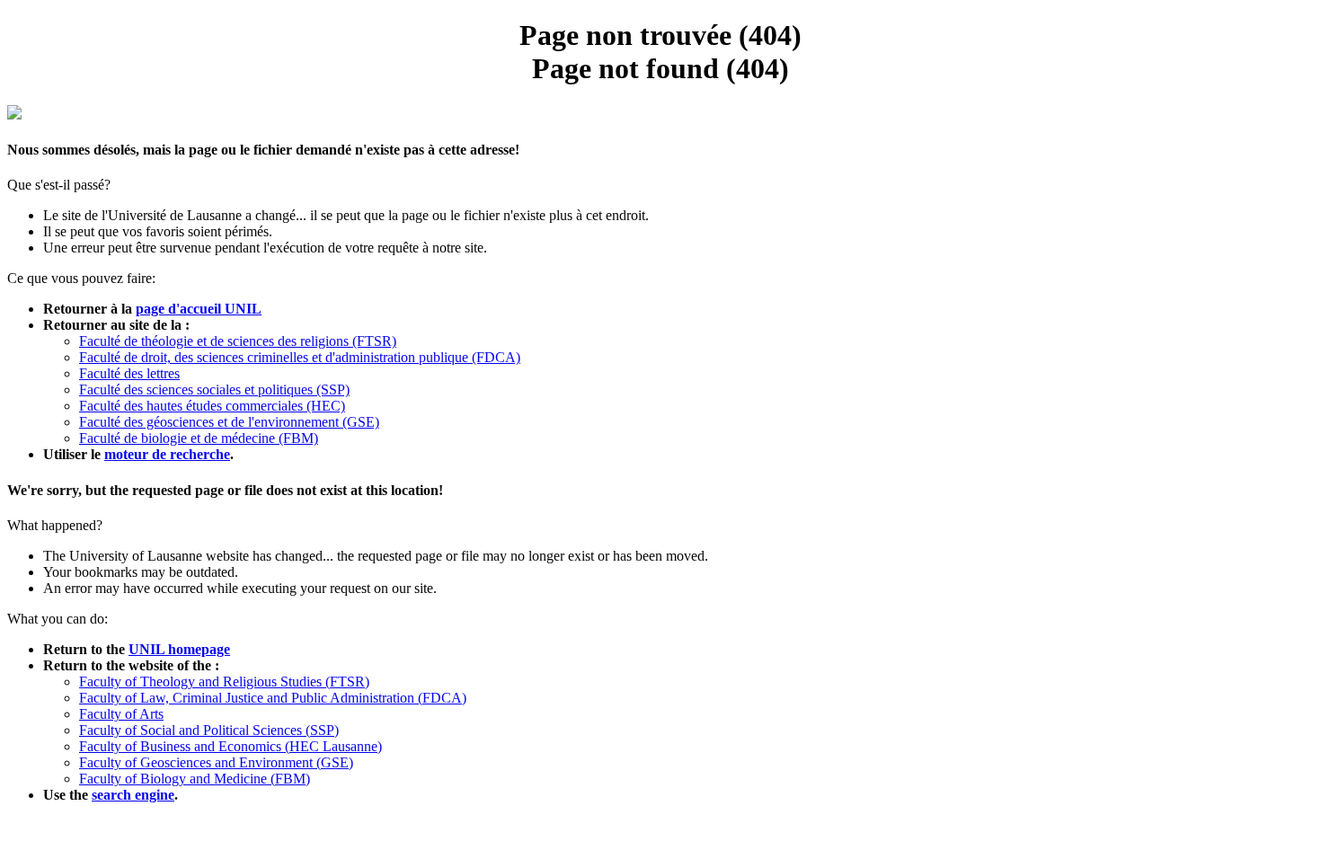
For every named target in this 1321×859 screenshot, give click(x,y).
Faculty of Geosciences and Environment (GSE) (216, 762)
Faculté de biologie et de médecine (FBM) (198, 438)
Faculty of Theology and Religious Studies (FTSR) (224, 681)
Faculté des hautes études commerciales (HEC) (212, 405)
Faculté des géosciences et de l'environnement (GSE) (229, 422)
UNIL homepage (179, 649)
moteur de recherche (167, 454)
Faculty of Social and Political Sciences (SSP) (209, 730)
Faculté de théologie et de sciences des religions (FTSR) (237, 341)
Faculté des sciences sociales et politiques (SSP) (214, 389)
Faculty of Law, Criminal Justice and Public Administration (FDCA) (272, 697)
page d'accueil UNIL (199, 308)
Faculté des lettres (129, 373)
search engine (133, 794)
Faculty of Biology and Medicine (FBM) (194, 778)
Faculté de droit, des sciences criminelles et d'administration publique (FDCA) (299, 357)
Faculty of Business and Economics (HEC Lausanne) (230, 746)
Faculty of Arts (121, 714)
